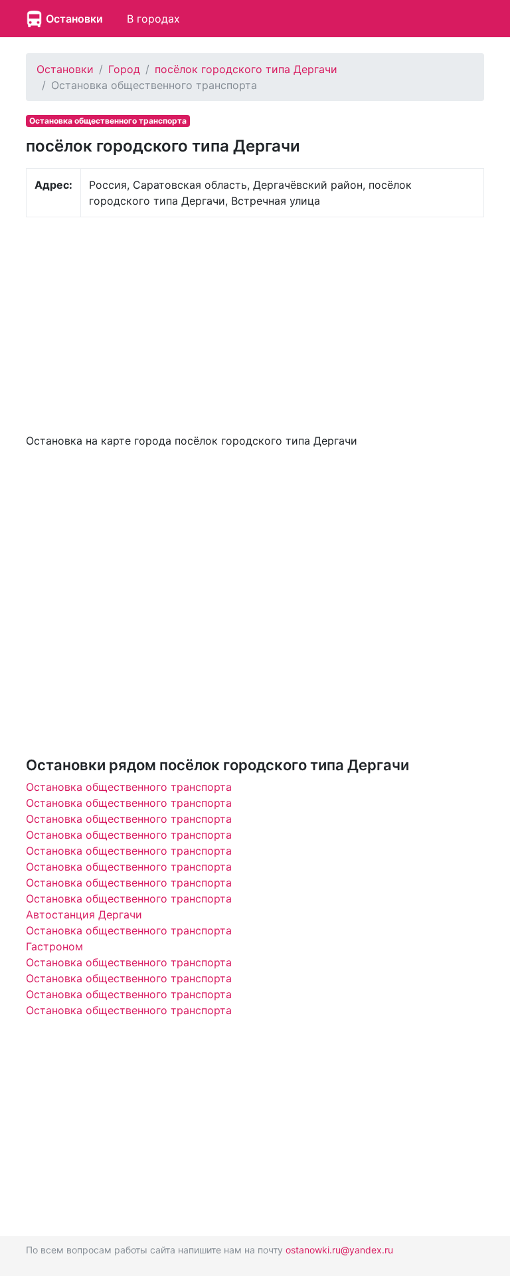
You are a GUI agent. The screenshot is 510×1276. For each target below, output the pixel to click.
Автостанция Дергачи (84, 914)
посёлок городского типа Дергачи (246, 69)
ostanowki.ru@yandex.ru (339, 1249)
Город (124, 69)
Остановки (74, 18)
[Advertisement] (255, 324)
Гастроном (54, 946)
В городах (153, 18)
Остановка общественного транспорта (129, 787)
